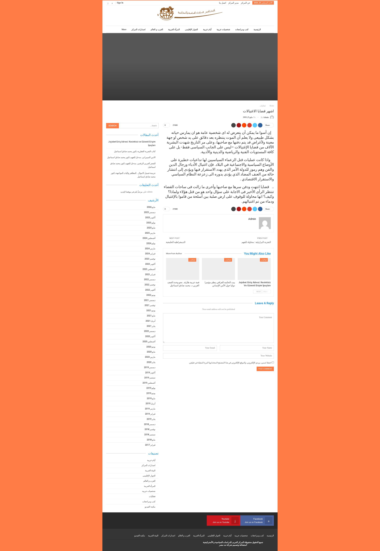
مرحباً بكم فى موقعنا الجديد (131, 192)
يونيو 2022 (150, 295)
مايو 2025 (151, 228)
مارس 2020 (150, 357)
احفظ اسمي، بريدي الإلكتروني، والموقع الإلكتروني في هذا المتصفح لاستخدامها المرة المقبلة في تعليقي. (230, 363)
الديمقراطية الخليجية (175, 242)
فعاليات (264, 260)
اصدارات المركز (138, 29)
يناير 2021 (151, 326)
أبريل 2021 (150, 321)
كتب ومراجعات (241, 29)
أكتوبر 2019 (150, 372)
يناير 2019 (151, 419)
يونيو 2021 (150, 310)
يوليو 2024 (150, 243)
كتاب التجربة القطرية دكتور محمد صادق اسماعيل (135, 151)
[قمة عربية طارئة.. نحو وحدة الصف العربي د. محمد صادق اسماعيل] (182, 269)
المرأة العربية (174, 29)
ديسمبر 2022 (149, 279)
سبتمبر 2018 (149, 434)
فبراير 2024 (150, 253)
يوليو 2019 (150, 388)
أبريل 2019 (150, 403)
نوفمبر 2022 (150, 284)
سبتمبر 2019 (149, 377)
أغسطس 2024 (148, 238)
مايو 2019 (151, 398)
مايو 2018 (151, 440)
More (124, 29)
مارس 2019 (150, 408)
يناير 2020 (151, 362)
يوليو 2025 (150, 222)
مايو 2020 (151, 352)
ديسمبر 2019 (149, 367)
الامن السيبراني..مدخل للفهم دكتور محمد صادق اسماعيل (131, 157)
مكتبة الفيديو (150, 507)
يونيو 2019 (150, 393)
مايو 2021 (151, 315)
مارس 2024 (150, 248)
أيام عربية (207, 29)
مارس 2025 (150, 233)
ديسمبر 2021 (149, 300)
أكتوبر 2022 (150, 290)
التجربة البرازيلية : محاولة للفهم (256, 242)
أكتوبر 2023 (150, 264)
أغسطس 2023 (148, 269)
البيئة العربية (150, 470)
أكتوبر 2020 (150, 336)
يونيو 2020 (150, 347)
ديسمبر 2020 (149, 331)
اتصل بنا (222, 3)
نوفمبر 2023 (150, 259)
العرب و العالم (157, 29)
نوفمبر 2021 (150, 305)
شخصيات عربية (223, 29)
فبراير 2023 (150, 274)
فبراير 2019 (150, 414)
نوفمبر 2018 (150, 429)
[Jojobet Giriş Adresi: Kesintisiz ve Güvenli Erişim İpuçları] (254, 269)
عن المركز (245, 3)
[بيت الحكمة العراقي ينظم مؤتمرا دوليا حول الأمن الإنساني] (218, 269)
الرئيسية (257, 29)
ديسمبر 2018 (149, 424)
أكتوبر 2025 (150, 217)
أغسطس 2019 (148, 383)
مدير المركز (233, 3)
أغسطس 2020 (148, 341)
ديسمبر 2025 (149, 212)
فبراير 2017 (150, 445)
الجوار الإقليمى (191, 29)
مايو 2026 (151, 207)
